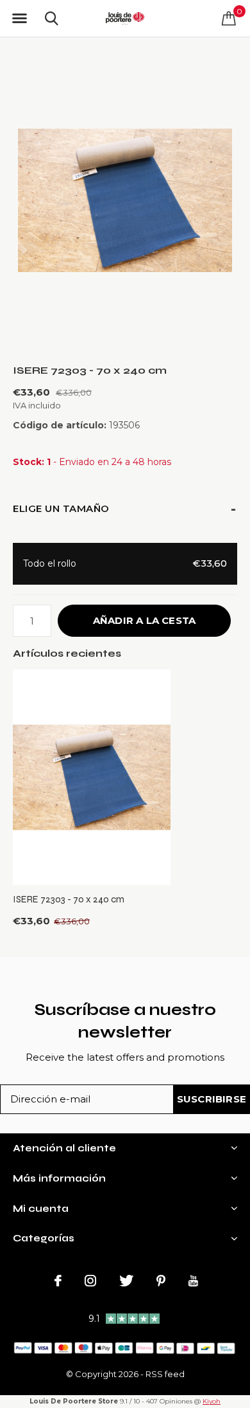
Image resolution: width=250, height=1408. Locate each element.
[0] (229, 18)
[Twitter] (126, 1280)
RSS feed (165, 1374)
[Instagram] (90, 1280)
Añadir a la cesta (144, 620)
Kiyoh (212, 1401)
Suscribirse (211, 1099)
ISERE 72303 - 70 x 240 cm (68, 899)
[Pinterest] (160, 1280)
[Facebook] (58, 1280)
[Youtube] (193, 1280)
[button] (19, 18)
